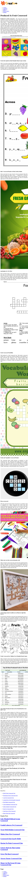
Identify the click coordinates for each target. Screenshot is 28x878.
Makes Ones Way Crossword (10, 834)
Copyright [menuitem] (5, 8)
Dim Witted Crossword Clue (9, 802)
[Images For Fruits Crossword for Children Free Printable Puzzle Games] (14, 638)
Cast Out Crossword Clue (8, 797)
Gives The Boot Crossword (9, 854)
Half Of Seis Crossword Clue (9, 793)
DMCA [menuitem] (4, 10)
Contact (4, 871)
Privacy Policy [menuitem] (6, 11)
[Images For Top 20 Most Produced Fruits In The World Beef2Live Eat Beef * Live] (14, 686)
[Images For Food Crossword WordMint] (14, 316)
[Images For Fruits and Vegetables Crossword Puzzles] (14, 409)
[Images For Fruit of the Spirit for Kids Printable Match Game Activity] (14, 47)
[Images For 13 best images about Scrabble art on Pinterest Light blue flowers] (14, 590)
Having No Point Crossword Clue (12, 843)
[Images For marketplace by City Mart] (14, 224)
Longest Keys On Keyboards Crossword (11, 800)
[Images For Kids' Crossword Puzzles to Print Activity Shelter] (14, 120)
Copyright (5, 872)
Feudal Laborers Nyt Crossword (11, 825)
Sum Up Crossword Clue (8, 808)
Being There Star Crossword (9, 813)
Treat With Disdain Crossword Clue (13, 830)
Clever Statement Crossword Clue (10, 804)
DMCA (4, 874)
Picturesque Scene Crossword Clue (10, 795)
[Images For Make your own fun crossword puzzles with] (14, 534)
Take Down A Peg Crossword (9, 811)
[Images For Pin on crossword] (14, 483)
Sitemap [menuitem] (4, 12)
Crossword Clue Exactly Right (11, 839)
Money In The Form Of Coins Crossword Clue (10, 864)
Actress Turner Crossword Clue (11, 858)
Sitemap (4, 876)
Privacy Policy (6, 875)
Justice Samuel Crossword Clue (9, 806)
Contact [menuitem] (4, 7)
